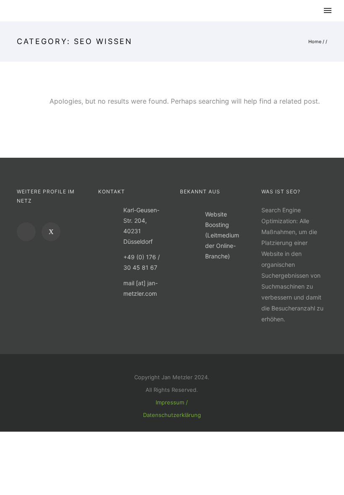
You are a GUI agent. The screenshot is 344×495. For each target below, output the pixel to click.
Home (314, 41)
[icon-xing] (51, 231)
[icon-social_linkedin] (28, 231)
